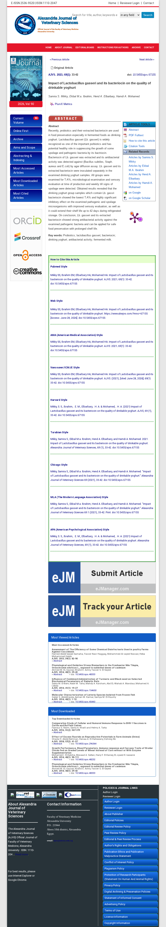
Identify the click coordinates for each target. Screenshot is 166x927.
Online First (20, 131)
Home (113, 3)
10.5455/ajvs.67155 (144, 74)
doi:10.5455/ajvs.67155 (63, 283)
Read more (21, 854)
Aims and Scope (24, 147)
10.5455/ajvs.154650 (85, 690)
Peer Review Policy (115, 832)
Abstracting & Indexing (22, 158)
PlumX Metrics (63, 104)
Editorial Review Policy (117, 826)
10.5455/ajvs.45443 (85, 701)
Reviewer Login (131, 3)
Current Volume (25, 120)
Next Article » (146, 59)
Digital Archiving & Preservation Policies (127, 891)
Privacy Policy (112, 885)
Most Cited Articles (20, 196)
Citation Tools (137, 146)
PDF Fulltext (136, 135)
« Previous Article (59, 59)
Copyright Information (117, 923)
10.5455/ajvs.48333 (85, 674)
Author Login (110, 792)
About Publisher (113, 814)
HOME (49, 47)
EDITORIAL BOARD (85, 47)
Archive (18, 139)
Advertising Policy (114, 904)
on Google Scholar (139, 198)
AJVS (51, 74)
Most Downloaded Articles (25, 183)
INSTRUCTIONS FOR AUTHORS (113, 47)
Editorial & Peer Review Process (122, 839)
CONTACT (149, 47)
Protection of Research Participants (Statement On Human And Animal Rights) (128, 877)
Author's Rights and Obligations (122, 845)
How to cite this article (142, 140)
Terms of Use (112, 910)
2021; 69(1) (63, 74)
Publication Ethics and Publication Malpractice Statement (124, 854)
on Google (135, 192)
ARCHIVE (136, 47)
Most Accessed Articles (24, 170)
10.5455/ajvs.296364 (85, 743)
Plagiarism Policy (114, 868)
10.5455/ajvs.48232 (85, 759)
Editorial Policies (114, 820)
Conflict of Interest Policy (119, 862)
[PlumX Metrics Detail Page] (135, 217)
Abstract (134, 129)
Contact (148, 3)
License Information (116, 916)
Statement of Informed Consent (123, 897)
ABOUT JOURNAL (63, 47)
